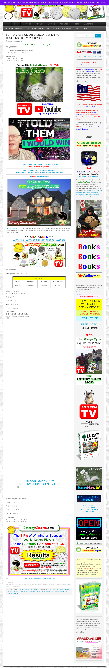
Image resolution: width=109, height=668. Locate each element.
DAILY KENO (52, 589)
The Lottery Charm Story (14, 28)
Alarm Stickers (88, 24)
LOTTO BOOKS (47, 240)
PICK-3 (63, 591)
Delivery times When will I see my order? (89, 304)
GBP (89, 57)
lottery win (30, 591)
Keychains (39, 24)
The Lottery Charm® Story (27, 164)
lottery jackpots (19, 591)
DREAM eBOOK (89, 328)
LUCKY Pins (52, 24)
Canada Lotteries (23, 589)
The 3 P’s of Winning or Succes (38, 28)
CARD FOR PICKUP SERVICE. (89, 176)
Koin (21, 41)
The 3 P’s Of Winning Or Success (48, 164)
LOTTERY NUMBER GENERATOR (39, 484)
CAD (78, 57)
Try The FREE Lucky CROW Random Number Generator (89, 508)
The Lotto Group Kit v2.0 (47, 170)
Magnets (75, 24)
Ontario (58, 591)
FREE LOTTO (89, 324)
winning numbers (12, 593)
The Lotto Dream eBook (39, 176)
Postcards (64, 24)
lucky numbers (47, 591)
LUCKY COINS (32, 240)
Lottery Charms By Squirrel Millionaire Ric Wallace (54, 14)
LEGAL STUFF (89, 318)
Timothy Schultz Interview (61, 28)
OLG (53, 591)
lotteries (65, 589)
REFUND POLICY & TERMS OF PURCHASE (89, 313)
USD (84, 57)
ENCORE (59, 589)
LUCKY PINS (18, 240)
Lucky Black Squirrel (14, 228)
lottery (9, 591)
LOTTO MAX (33, 589)
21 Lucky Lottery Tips (30, 170)
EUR (94, 57)
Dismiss (102, 2)
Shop (85, 28)
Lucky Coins (27, 24)
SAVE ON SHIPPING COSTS (89, 297)
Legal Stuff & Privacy (91, 568)
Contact (77, 28)
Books (16, 24)
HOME (7, 24)
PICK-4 (68, 591)
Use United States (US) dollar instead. (88, 2)
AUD (99, 57)
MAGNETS (60, 240)
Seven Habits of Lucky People (39, 166)
